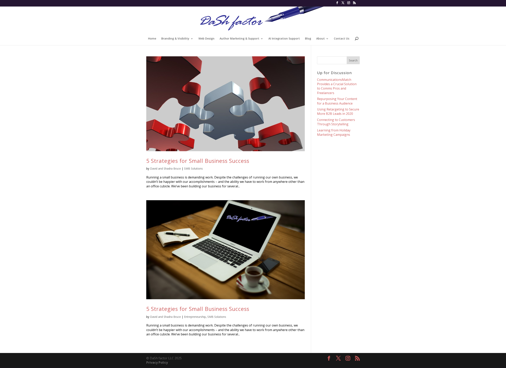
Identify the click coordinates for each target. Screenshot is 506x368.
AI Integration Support (284, 38)
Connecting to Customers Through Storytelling (336, 122)
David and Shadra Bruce (165, 168)
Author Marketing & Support (239, 38)
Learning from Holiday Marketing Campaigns (333, 132)
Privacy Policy (157, 362)
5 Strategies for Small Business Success (197, 160)
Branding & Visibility (175, 38)
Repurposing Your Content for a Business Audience (337, 101)
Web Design (206, 38)
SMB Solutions (193, 168)
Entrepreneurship (195, 317)
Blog (308, 38)
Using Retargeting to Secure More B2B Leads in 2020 (338, 111)
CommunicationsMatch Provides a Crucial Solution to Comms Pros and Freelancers (337, 86)
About (320, 38)
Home (152, 38)
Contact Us (341, 38)
